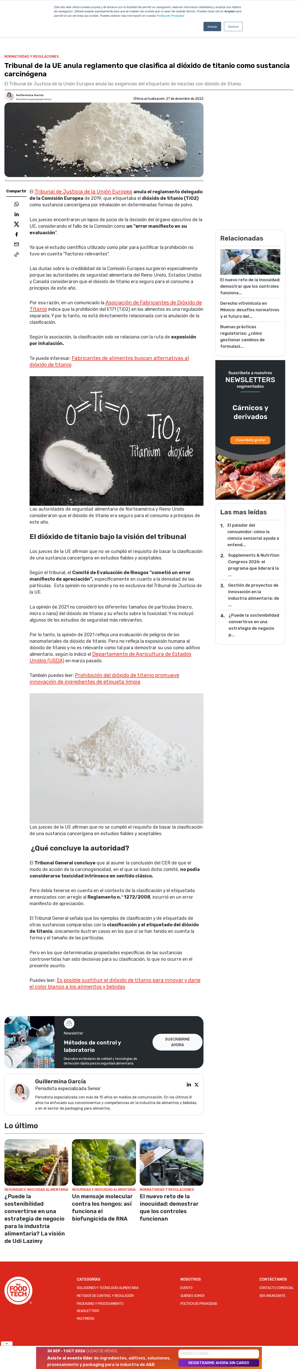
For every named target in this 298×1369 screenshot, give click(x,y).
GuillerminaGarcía (30, 95)
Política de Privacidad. (171, 15)
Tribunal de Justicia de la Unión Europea (83, 191)
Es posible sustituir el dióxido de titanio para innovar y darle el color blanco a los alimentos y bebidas (115, 983)
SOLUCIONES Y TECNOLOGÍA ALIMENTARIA (108, 1288)
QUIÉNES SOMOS (192, 1296)
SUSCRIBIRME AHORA (177, 1042)
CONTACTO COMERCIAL (276, 1288)
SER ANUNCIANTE (272, 1296)
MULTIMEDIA (85, 1319)
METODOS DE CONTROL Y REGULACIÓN (105, 1296)
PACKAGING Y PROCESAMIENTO (100, 1304)
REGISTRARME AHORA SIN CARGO (218, 1363)
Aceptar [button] (212, 26)
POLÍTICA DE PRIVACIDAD (198, 1304)
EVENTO (186, 1288)
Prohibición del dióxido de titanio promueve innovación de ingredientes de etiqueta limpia (104, 678)
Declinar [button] (233, 26)
